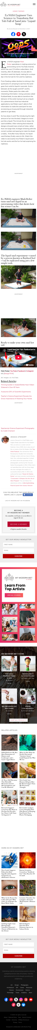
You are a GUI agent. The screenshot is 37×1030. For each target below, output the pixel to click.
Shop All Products (18, 720)
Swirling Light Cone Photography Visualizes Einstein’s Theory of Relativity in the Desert (9, 927)
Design (17, 985)
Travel (17, 992)
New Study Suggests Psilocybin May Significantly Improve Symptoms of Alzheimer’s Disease (8, 873)
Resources (29, 987)
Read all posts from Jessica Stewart (21, 485)
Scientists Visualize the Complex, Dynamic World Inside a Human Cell (27, 900)
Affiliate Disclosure (23, 1020)
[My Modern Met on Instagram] (21, 999)
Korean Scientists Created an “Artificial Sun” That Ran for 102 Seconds (27, 872)
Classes (11, 990)
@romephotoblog (28, 483)
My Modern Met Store (12, 654)
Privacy (15, 1022)
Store (30, 992)
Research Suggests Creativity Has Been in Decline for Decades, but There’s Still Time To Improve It (9, 811)
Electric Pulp (27, 1027)
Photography (24, 985)
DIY (17, 987)
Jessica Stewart (13, 29)
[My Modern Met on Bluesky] (23, 1004)
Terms (20, 1022)
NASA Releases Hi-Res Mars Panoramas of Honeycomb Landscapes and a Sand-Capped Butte (9, 755)
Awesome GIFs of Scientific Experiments (16, 392)
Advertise (14, 1020)
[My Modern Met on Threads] (18, 1004)
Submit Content (26, 1017)
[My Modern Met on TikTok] (13, 1004)
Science (21, 11)
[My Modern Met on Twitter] (16, 999)
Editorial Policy (13, 1017)
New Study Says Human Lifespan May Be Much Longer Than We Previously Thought (27, 783)
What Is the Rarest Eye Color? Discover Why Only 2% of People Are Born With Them (9, 900)
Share (29, 495)
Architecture (10, 987)
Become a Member (18, 524)
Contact (8, 1020)
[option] (10, 630)
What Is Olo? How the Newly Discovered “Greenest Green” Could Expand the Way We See (27, 755)
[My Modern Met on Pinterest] (11, 999)
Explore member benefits (19, 529)
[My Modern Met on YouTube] (31, 999)
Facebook (21, 371)
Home (15, 11)
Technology (10, 992)
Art (12, 985)
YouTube (13, 371)
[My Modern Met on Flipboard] (26, 999)
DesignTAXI (8, 373)
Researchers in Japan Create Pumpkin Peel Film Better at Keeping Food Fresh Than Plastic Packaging (27, 811)
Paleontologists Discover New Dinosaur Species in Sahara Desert (26, 926)
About (5, 1017)
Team (19, 1017)
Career (22, 987)
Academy (24, 992)
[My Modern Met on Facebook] (6, 999)
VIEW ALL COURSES (14, 595)
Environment (19, 990)
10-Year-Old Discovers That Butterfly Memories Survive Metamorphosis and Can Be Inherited (9, 783)
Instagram (30, 371)
